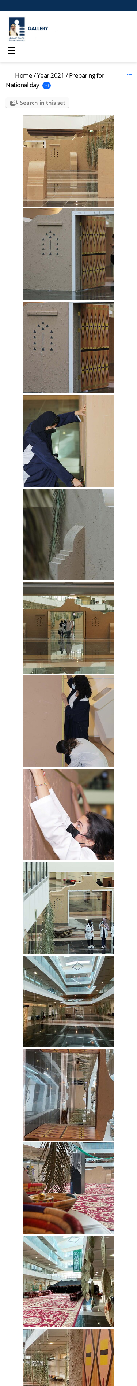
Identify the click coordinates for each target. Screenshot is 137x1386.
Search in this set (42, 102)
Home (23, 75)
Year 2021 (51, 75)
